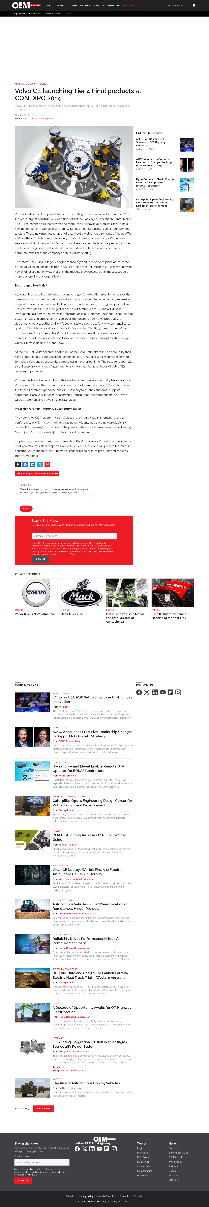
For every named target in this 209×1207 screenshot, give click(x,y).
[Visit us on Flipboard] (170, 692)
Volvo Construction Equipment (37, 118)
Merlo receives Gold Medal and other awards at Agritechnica (125, 617)
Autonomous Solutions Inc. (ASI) (77, 913)
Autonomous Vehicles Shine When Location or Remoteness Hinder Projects (90, 906)
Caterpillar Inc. (67, 810)
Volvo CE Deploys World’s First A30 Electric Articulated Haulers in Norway (87, 872)
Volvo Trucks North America (34, 614)
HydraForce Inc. (67, 775)
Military (57, 1079)
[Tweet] (40, 464)
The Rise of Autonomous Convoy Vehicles (86, 1083)
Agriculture (60, 728)
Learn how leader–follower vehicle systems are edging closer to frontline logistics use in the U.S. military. (92, 1094)
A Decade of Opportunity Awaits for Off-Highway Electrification (92, 1010)
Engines (19, 610)
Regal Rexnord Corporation (74, 948)
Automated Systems (64, 900)
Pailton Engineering (70, 1088)
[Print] (18, 464)
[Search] (187, 5)
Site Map (138, 1196)
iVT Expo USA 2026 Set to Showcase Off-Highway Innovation (151, 142)
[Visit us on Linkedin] (155, 692)
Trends (43, 84)
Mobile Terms (63, 554)
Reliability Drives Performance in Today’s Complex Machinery (86, 941)
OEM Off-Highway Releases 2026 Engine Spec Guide (90, 837)
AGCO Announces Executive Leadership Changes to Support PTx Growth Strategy (155, 162)
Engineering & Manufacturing (69, 797)
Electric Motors (62, 935)
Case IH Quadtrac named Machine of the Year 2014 (169, 616)
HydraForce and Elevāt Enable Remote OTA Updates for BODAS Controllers (155, 182)
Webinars (58, 1038)
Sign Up (40, 559)
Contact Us (125, 1196)
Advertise (71, 1196)
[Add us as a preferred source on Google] (47, 464)
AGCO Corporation (69, 741)
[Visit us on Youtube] (163, 692)
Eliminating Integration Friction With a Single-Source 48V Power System (90, 1044)
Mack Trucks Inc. (71, 614)
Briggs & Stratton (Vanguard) (75, 1051)
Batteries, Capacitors (65, 969)
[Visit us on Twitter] (147, 692)
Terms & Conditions (106, 1196)
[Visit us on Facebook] (139, 692)
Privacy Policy (81, 554)
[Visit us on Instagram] (178, 692)
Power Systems (61, 866)
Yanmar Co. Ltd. (68, 844)
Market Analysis (25, 84)
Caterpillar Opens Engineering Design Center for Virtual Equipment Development (154, 202)
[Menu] (194, 5)
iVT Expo (64, 706)
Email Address (40, 530)
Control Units (61, 762)
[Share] (25, 464)
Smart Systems (61, 693)
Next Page (43, 1108)
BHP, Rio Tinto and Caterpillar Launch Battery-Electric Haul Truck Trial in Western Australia (90, 975)
